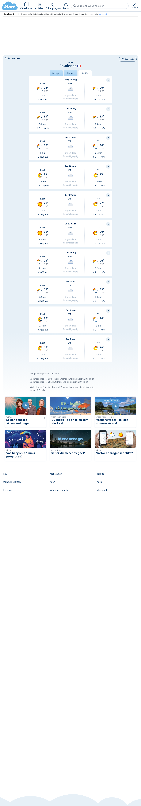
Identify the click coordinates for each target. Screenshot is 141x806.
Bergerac (7, 490)
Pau (5, 473)
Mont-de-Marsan (12, 481)
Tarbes (100, 473)
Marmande (102, 490)
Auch (99, 481)
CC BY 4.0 (86, 378)
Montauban (56, 473)
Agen (52, 481)
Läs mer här (102, 14)
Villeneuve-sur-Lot (59, 490)
